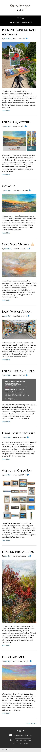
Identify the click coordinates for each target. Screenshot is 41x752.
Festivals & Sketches (16, 122)
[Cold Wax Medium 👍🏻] (19, 265)
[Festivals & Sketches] (19, 141)
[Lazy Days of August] (19, 329)
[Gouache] (19, 203)
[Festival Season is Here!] (19, 390)
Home (12, 740)
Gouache (8, 186)
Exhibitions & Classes (20, 743)
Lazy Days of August (17, 312)
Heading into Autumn (18, 552)
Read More (6, 111)
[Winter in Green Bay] (19, 499)
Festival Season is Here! (18, 371)
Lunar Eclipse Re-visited (18, 433)
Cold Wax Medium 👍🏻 (18, 244)
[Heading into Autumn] (19, 591)
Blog (29, 740)
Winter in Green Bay (17, 471)
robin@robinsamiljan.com (22, 22)
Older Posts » (31, 723)
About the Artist (21, 740)
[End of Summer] (19, 677)
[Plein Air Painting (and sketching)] (19, 65)
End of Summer (13, 657)
